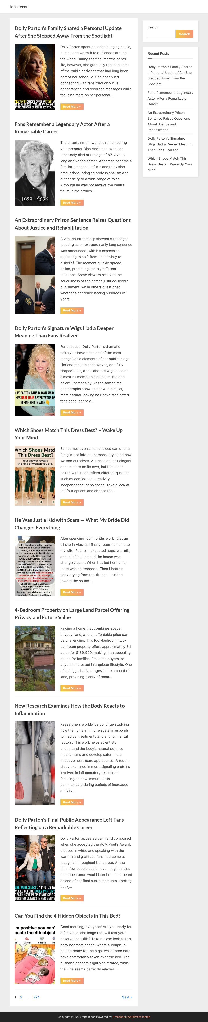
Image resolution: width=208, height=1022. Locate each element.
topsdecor (19, 6)
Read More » (73, 107)
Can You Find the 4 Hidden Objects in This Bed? (68, 916)
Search (153, 27)
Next (125, 997)
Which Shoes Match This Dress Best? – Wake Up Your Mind (170, 164)
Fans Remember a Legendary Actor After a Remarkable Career (170, 98)
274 (37, 997)
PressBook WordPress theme (131, 1016)
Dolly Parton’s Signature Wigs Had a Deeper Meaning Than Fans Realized (170, 144)
